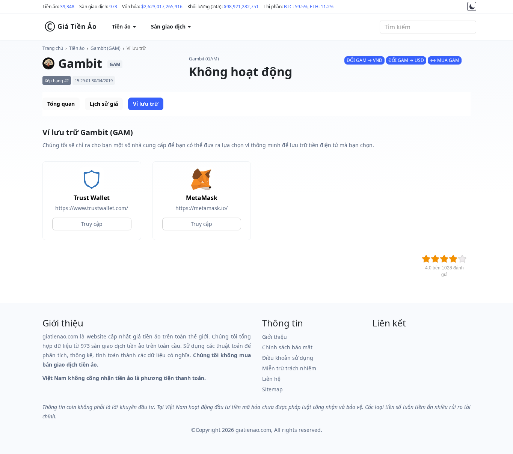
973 (113, 6)
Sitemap (272, 389)
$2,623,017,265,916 (162, 6)
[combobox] (428, 27)
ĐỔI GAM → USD (406, 60)
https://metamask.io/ (201, 208)
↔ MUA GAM (444, 60)
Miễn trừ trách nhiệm (289, 368)
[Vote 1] (426, 258)
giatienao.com (253, 429)
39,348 (67, 6)
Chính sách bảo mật (287, 347)
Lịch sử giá (104, 103)
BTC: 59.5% (296, 6)
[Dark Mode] (471, 6)
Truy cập (92, 223)
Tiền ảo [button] (122, 26)
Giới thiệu (274, 336)
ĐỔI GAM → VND (364, 60)
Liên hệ (271, 378)
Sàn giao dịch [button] (169, 26)
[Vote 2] (435, 258)
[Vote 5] (462, 258)
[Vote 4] (453, 258)
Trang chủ (52, 48)
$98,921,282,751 (241, 6)
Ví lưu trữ (136, 48)
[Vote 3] (444, 258)
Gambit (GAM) (106, 48)
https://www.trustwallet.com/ (91, 208)
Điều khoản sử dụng (287, 357)
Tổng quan (61, 103)
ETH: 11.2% (321, 6)
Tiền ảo (76, 48)
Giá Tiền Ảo (70, 27)
